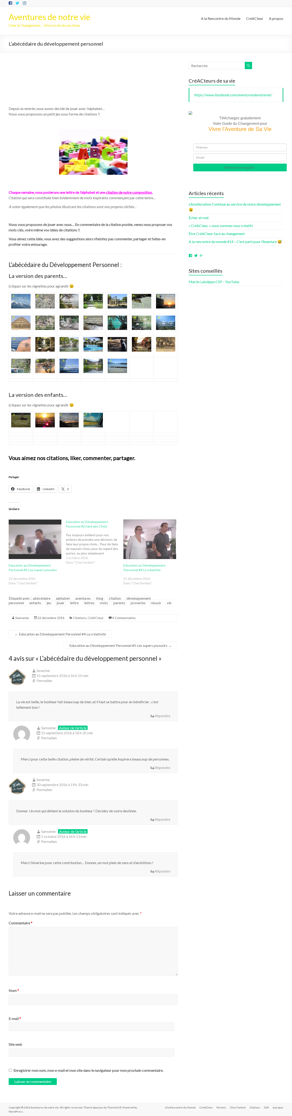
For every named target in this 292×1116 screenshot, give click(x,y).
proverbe (138, 603)
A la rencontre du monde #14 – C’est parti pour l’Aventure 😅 (235, 241)
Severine (43, 670)
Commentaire (20, 923)
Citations (79, 618)
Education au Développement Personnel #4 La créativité (60, 634)
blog (99, 598)
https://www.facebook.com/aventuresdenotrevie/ (233, 95)
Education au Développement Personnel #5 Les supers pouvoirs (120, 645)
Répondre (162, 716)
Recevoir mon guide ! (239, 167)
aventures (83, 598)
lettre (74, 603)
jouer (61, 603)
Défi (266, 1107)
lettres (89, 603)
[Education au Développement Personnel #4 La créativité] (149, 539)
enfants (35, 603)
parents (119, 603)
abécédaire (41, 598)
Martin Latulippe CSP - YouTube (214, 282)
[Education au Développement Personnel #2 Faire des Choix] (94, 542)
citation (115, 598)
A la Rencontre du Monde (220, 18)
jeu (49, 603)
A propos (276, 18)
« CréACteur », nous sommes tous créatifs (221, 225)
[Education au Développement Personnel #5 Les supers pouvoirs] (35, 539)
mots (104, 603)
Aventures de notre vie (49, 17)
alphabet (63, 598)
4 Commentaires (124, 618)
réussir (156, 603)
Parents (221, 1107)
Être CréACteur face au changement (217, 233)
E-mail (15, 1018)
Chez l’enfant (238, 1107)
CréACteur (254, 18)
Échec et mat (199, 217)
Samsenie (22, 618)
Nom (14, 990)
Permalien (44, 680)
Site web (15, 1044)
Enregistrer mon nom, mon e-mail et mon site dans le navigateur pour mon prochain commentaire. (88, 1070)
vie (169, 603)
